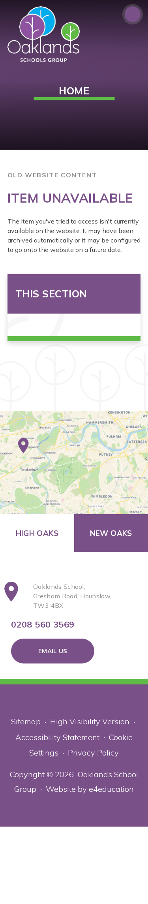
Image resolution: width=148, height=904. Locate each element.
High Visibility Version (89, 721)
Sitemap (26, 721)
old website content (52, 175)
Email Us (52, 651)
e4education (111, 789)
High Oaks (37, 533)
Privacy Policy (93, 752)
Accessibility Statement (57, 737)
